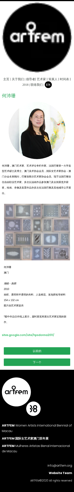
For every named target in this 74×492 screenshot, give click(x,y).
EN (48, 84)
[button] (37, 351)
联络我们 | (37, 84)
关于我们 (18, 79)
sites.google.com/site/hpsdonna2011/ (28, 335)
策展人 (52, 79)
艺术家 (41, 79)
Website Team (60, 473)
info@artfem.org (60, 465)
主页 (6, 79)
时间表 (64, 79)
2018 (25, 84)
